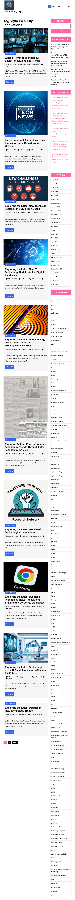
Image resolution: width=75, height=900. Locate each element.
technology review (57, 846)
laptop (53, 596)
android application (57, 332)
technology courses (57, 834)
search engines (56, 741)
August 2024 (55, 273)
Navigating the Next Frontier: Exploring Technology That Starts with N (60, 47)
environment (55, 510)
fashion (53, 522)
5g (52, 309)
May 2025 (54, 238)
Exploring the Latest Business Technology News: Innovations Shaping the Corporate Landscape (25, 599)
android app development (59, 328)
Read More (10, 82)
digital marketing (56, 472)
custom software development (61, 441)
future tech (54, 534)
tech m (53, 803)
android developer (57, 336)
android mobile (56, 340)
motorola (54, 635)
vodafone (54, 891)
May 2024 (54, 284)
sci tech (53, 716)
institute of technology (58, 580)
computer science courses (59, 425)
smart (53, 757)
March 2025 (55, 246)
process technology (57, 693)
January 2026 (55, 207)
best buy (54, 371)
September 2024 (56, 269)
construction (55, 433)
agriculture (54, 313)
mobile (53, 627)
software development (58, 776)
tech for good (55, 796)
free (52, 530)
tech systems (55, 815)
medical (53, 619)
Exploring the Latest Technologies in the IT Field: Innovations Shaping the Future (25, 670)
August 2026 (55, 180)
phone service (55, 685)
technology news (56, 842)
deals (53, 445)
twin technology (56, 858)
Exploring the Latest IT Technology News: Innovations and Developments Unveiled (25, 342)
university (54, 865)
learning (53, 604)
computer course (56, 417)
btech (53, 383)
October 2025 (55, 218)
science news (55, 728)
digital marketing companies (60, 476)
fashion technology (57, 526)
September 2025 (56, 222)
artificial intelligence (57, 355)
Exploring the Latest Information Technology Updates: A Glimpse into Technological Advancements (60, 103)
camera (53, 398)
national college (56, 638)
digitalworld (54, 487)
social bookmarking (57, 769)
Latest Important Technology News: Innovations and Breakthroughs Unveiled (25, 143)
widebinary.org (13, 11)
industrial (54, 569)
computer (54, 414)
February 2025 (56, 249)
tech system (55, 811)
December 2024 (56, 257)
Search (61, 21)
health (53, 549)
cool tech (54, 437)
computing (54, 429)
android (53, 324)
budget (53, 386)
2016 (52, 297)
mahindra (54, 607)
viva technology (56, 887)
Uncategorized (10, 53)
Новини (54, 113)
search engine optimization (59, 731)
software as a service (58, 772)
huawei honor (55, 561)
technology (54, 823)
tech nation (54, 807)
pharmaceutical (56, 677)
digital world (55, 483)
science (53, 720)
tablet (53, 788)
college (53, 410)
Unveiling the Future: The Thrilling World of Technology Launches (60, 82)
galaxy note (55, 538)
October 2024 (55, 265)
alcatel (53, 321)
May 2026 (54, 191)
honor (53, 553)
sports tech (54, 784)
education (54, 495)
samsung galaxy (56, 712)
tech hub (54, 800)
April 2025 (54, 242)
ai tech (53, 317)
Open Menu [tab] (56, 7)
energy (53, 503)
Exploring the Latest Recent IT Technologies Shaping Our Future (59, 146)
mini (52, 623)
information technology (58, 573)
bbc (52, 367)
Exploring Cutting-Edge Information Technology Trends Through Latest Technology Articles (25, 447)
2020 (52, 305)
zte (52, 895)
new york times (56, 654)
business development (58, 390)
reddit (53, 700)
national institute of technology (60, 642)
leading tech (55, 600)
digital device (55, 464)
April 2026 (54, 195)
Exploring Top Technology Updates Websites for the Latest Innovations (59, 63)
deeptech (54, 452)
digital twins (55, 479)
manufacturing (55, 615)
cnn (52, 406)
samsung (54, 708)
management (55, 611)
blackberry (54, 379)
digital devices (55, 468)
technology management (59, 838)
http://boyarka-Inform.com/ (60, 141)
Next (14, 742)
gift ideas (54, 541)
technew (54, 819)
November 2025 (56, 215)
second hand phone (57, 749)
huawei (53, 557)
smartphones (55, 765)
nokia (53, 658)
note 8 (53, 666)
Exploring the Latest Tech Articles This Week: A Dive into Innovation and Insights (60, 55)
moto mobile (55, 631)
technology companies (58, 831)
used (52, 879)
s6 (52, 704)
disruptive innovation (57, 491)
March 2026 (55, 199)
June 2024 (54, 280)
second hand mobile (57, 745)
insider (53, 576)
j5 (51, 588)
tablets (53, 792)
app (52, 344)
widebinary (23, 64)
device (53, 460)
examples (54, 518)
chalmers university (57, 402)
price (52, 689)
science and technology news (60, 724)
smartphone (55, 761)
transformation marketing (59, 854)
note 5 (53, 662)
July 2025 (54, 230)
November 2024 (56, 261)
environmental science (58, 514)
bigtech (53, 375)
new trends (54, 650)
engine (53, 507)
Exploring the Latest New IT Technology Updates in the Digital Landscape (24, 272)
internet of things (56, 584)
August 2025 (55, 226)
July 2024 (54, 277)
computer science (57, 421)
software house (56, 780)
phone (53, 681)
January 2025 (55, 253)
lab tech (53, 592)
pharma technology (57, 673)
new (52, 646)
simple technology (57, 753)
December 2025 (56, 211)
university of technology (58, 875)
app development (56, 348)
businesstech (55, 394)
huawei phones (56, 565)
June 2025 (54, 234)
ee (52, 499)
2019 (52, 301)
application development (59, 352)
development (55, 456)
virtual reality (55, 883)
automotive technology (58, 363)
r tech (53, 697)
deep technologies (57, 448)
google (53, 545)
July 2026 (54, 183)
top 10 (53, 850)
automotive (54, 359)
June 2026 (54, 187)
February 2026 (56, 203)
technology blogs (56, 827)
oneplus (53, 669)
